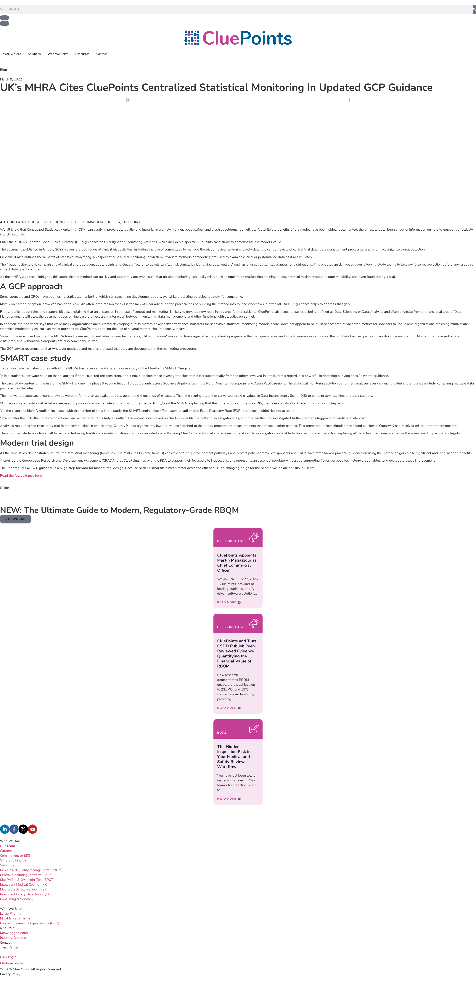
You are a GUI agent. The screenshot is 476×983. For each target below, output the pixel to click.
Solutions (7, 865)
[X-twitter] (23, 829)
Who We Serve (11, 908)
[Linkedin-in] (4, 829)
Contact (5, 942)
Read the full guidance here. (21, 475)
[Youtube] (32, 829)
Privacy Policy (10, 974)
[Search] (474, 9)
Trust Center (9, 947)
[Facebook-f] (14, 829)
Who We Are (10, 841)
